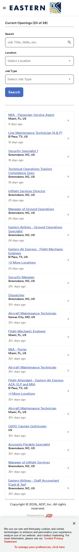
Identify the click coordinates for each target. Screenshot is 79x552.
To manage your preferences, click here (39, 547)
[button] (70, 42)
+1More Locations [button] (21, 393)
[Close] (74, 523)
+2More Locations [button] (22, 262)
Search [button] (14, 92)
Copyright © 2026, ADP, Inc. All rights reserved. (38, 506)
